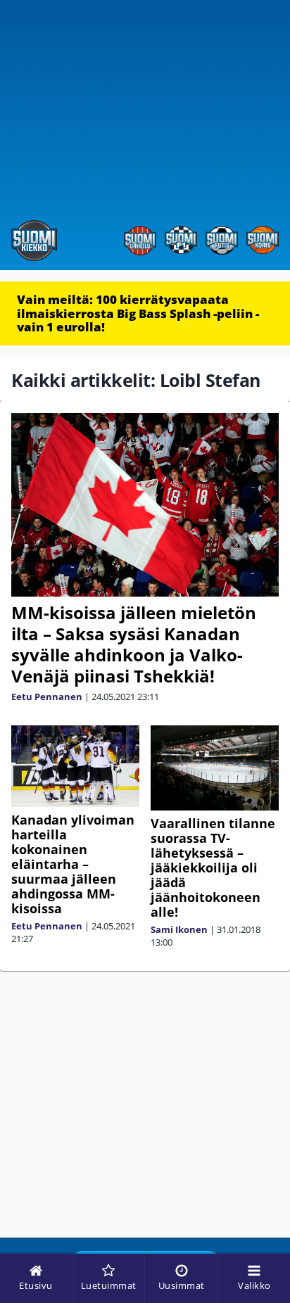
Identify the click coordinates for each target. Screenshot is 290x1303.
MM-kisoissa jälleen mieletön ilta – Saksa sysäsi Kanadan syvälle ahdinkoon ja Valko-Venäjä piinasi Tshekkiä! (133, 644)
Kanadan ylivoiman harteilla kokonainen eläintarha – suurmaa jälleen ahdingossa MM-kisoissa (72, 864)
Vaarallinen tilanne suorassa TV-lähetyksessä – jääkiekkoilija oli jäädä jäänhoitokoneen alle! (213, 867)
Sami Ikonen (179, 929)
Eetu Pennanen (46, 696)
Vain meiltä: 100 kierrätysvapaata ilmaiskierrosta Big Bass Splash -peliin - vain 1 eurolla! (138, 313)
